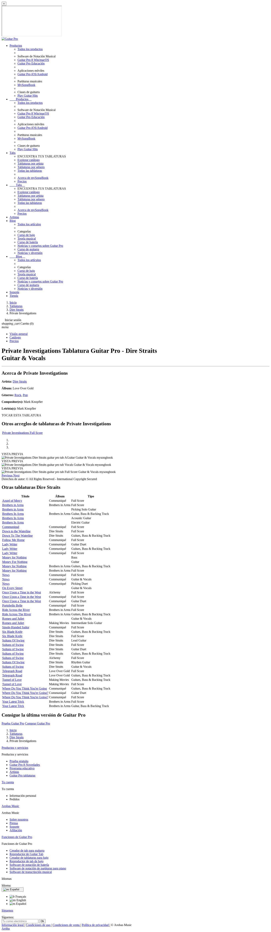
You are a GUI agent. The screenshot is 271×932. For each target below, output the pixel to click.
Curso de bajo (26, 235)
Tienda (14, 295)
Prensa (14, 823)
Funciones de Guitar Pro (17, 837)
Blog (13, 220)
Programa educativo (22, 768)
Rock (17, 395)
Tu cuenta (8, 782)
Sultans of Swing (13, 644)
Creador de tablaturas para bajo (29, 857)
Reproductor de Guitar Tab (26, 854)
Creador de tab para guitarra (27, 850)
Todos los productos (30, 49)
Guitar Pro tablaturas (22, 775)
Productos (16, 45)
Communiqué (10, 527)
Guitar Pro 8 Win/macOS (33, 60)
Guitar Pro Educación (31, 63)
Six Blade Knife (12, 631)
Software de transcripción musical (31, 872)
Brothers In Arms (13, 513)
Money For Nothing (14, 561)
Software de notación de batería (29, 864)
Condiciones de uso (38, 925)
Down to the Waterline (16, 531)
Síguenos (7, 910)
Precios (22, 181)
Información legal (13, 925)
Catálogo (15, 337)
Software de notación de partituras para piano (38, 868)
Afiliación (16, 830)
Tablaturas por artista (30, 163)
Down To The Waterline (17, 535)
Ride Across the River (16, 610)
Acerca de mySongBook (32, 177)
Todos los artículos (29, 224)
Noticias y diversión (29, 253)
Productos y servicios (15, 747)
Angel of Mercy (12, 500)
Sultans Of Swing (13, 640)
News (6, 575)
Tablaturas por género (31, 167)
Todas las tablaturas (29, 170)
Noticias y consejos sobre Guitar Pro (40, 245)
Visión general (19, 334)
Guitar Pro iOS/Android (32, 74)
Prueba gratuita (19, 761)
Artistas (14, 217)
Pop (25, 395)
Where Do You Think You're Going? (25, 693)
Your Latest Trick (13, 701)
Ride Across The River (16, 614)
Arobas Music (10, 806)
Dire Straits (20, 381)
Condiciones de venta (66, 925)
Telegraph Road (12, 671)
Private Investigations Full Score (22, 432)
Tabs (12, 152)
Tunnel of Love (12, 679)
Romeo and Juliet (13, 618)
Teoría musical (26, 238)
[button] (7, 475)
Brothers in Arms (13, 505)
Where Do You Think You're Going (24, 688)
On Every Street (12, 588)
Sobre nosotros (19, 819)
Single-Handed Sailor (15, 627)
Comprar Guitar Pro (37, 723)
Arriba (6, 928)
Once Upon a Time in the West (21, 592)
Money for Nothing (14, 557)
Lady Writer (9, 544)
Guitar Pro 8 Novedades (25, 764)
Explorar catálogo (28, 160)
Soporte (14, 292)
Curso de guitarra (28, 249)
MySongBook (26, 85)
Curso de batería (27, 242)
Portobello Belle (12, 605)
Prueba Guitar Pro (13, 723)
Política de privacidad (96, 925)
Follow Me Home (13, 540)
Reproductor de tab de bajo (26, 861)
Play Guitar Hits (27, 95)
